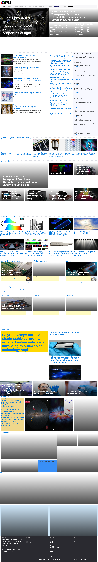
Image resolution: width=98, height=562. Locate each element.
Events (75, 541)
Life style (2, 504)
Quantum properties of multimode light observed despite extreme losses (61, 66)
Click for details (77, 107)
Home (3, 6)
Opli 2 (27, 543)
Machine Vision (53, 541)
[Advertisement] (31, 44)
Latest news (3, 398)
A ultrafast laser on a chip (57, 77)
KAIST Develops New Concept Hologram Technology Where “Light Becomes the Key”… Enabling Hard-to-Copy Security (61, 89)
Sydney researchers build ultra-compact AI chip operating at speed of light (61, 113)
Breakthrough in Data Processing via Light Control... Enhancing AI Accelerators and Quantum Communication (61, 96)
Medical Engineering (40, 261)
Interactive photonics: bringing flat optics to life (27, 93)
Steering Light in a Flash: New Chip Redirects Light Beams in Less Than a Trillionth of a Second (61, 62)
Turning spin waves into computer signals (60, 108)
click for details (77, 60)
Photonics (52, 540)
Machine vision (6, 161)
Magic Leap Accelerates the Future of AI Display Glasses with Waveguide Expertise (27, 106)
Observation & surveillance (55, 547)
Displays (69, 261)
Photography (41, 6)
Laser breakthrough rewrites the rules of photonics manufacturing (61, 80)
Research (69, 295)
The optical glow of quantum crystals (26, 68)
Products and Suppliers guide (80, 538)
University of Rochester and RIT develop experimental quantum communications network (15, 291)
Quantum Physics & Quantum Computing (16, 138)
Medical (21, 6)
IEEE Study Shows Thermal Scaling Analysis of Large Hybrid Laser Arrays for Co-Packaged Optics (17, 282)
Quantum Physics (15, 6)
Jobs (61, 6)
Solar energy (29, 6)
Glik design (83, 559)
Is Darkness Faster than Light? (59, 100)
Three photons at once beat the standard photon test (24, 56)
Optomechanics (53, 548)
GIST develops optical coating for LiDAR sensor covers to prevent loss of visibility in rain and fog (61, 56)
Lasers (51, 543)
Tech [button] (24, 6)
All (50, 538)
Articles (51, 549)
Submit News (28, 542)
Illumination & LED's (8, 217)
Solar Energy (5, 330)
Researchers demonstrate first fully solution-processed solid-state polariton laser (27, 80)
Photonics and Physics (9, 53)
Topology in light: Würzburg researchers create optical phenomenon (58, 104)
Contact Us (28, 540)
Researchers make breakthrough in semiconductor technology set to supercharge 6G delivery (16, 289)
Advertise (28, 541)
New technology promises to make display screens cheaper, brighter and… (77, 279)
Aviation (36, 295)
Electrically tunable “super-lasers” (60, 69)
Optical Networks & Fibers (10, 261)
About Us (27, 538)
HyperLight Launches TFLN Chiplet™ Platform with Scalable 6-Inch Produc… (12, 279)
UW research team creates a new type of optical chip (61, 84)
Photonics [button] (8, 6)
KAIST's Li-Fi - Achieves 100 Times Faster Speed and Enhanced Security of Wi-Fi (14, 284)
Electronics (5, 295)
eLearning (65, 6)
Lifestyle (50, 6)
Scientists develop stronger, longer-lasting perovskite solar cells (64, 333)
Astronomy (35, 6)
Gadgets (46, 6)
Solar (51, 553)
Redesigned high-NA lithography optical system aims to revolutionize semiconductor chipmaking (61, 73)
